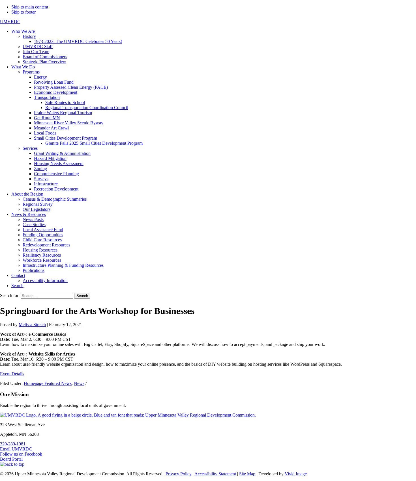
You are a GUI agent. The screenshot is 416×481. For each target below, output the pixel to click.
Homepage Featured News (48, 383)
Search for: (10, 295)
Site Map (247, 473)
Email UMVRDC (16, 449)
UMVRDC (10, 21)
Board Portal (11, 459)
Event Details (12, 373)
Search (82, 296)
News (79, 383)
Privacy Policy (179, 473)
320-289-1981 (12, 443)
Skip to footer (23, 12)
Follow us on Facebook (21, 454)
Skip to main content (29, 7)
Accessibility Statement (215, 473)
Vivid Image (296, 473)
